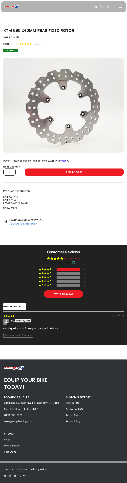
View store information (23, 224)
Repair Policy (73, 421)
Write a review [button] (63, 294)
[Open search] (95, 7)
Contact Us (72, 403)
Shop (7, 439)
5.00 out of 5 (72, 258)
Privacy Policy (39, 469)
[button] (25, 44)
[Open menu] (120, 7)
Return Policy (73, 415)
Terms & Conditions (15, 469)
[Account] (107, 7)
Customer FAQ (74, 409)
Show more (10, 208)
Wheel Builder (12, 445)
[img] (9, 316)
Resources (10, 451)
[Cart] (101, 7)
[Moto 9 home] (11, 6)
